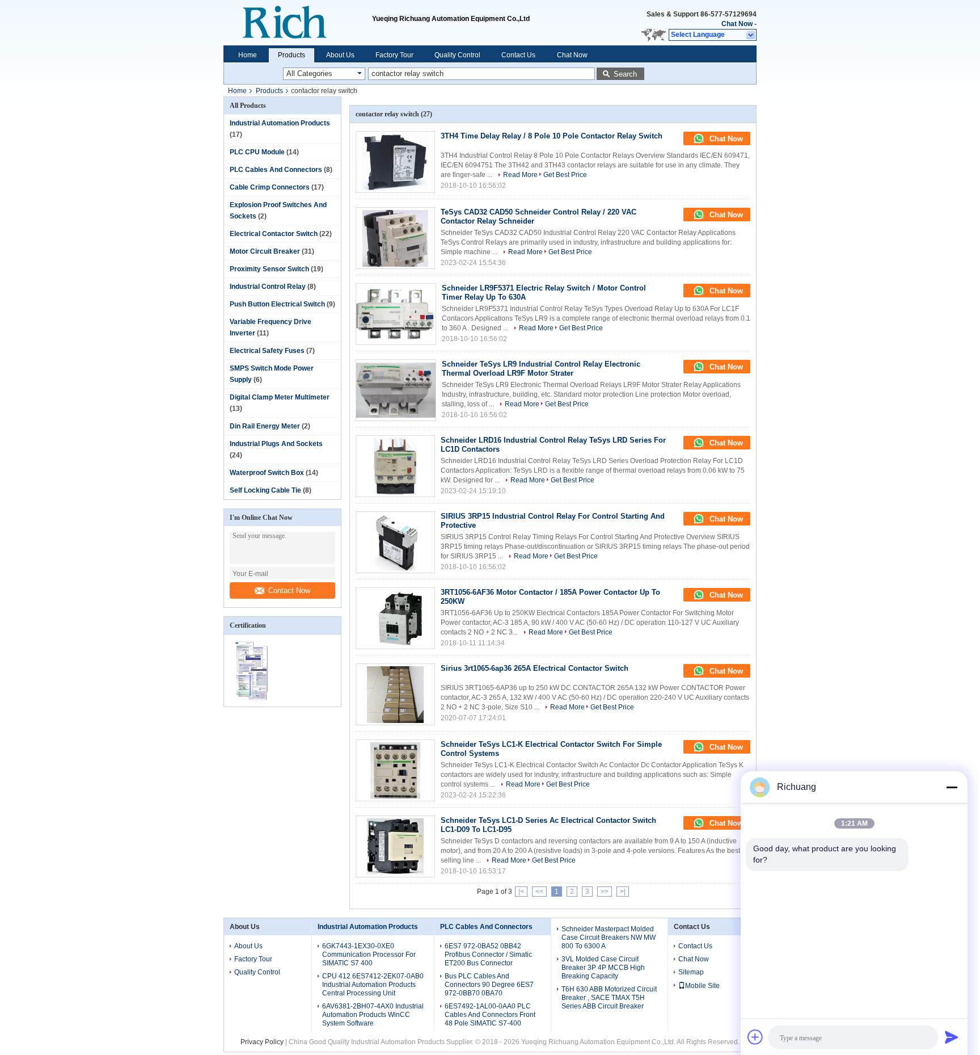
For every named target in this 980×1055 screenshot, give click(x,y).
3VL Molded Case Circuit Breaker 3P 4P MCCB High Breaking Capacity (603, 967)
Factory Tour (394, 55)
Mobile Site (702, 986)
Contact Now (289, 590)
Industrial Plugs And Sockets (276, 444)
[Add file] (755, 1036)
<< (539, 892)
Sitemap (691, 972)
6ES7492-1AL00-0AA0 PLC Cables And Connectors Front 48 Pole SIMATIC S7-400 (490, 1014)
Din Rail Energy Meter (265, 426)
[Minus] (951, 787)
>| (623, 892)
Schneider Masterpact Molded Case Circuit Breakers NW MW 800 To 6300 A (608, 937)
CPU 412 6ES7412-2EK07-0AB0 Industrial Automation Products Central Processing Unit (373, 984)
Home (247, 55)
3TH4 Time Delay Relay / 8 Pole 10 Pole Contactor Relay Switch (551, 136)
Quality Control (457, 55)
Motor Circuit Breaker (265, 251)
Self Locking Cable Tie (265, 490)
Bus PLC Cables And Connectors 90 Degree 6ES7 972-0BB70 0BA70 (489, 984)
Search (625, 74)
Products (291, 55)
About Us (340, 55)
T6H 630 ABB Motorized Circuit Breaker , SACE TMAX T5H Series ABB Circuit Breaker (609, 997)
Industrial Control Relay (268, 287)
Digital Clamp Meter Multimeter (280, 397)
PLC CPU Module (257, 152)
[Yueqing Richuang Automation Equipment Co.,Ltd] (297, 22)
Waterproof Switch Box (267, 473)
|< (521, 892)
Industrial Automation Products (280, 123)
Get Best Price (565, 175)
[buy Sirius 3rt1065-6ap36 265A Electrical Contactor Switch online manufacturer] (395, 694)
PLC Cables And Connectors (276, 170)
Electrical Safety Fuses (267, 351)
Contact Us (518, 55)
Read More (520, 175)
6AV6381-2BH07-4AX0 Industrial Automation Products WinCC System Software (373, 1014)
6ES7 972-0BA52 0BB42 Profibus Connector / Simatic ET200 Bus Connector (488, 954)
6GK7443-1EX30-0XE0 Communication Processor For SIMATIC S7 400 (369, 954)
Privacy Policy (262, 1042)
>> (605, 892)
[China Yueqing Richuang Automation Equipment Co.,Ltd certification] (253, 699)
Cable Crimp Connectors (270, 187)
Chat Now (737, 24)
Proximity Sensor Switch (269, 269)
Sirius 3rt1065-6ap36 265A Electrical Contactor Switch (534, 668)
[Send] (952, 1036)
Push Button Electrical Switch (277, 304)
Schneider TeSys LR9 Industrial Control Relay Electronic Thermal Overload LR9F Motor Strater (541, 368)
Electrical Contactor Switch (274, 234)
